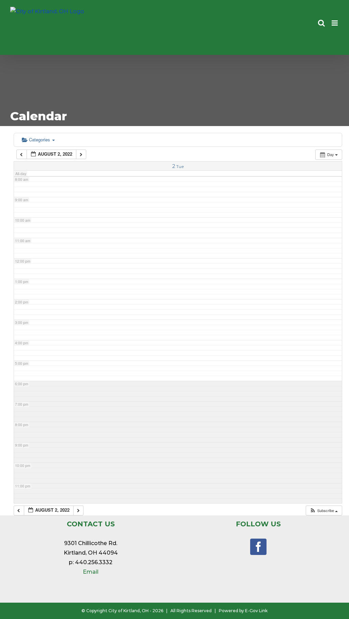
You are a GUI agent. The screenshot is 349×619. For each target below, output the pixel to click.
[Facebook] (258, 547)
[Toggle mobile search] (321, 23)
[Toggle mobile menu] (335, 23)
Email (90, 572)
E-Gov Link (256, 610)
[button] (323, 510)
